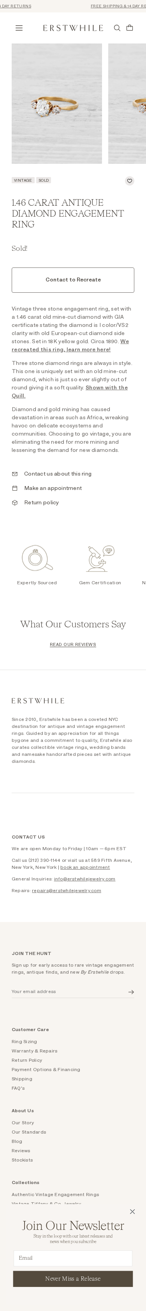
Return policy (41, 502)
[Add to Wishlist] (129, 181)
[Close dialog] (132, 1212)
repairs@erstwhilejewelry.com (66, 890)
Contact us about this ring (57, 474)
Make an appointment (53, 488)
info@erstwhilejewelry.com (85, 879)
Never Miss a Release (72, 1278)
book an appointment (85, 867)
